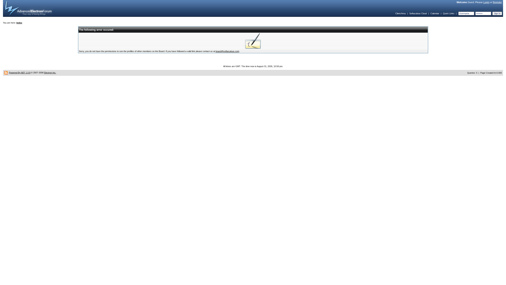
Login (486, 2)
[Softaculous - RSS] (6, 72)
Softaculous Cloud (418, 13)
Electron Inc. (50, 72)
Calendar (434, 13)
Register (497, 2)
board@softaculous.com (227, 51)
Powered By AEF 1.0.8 (19, 72)
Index (19, 23)
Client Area (400, 13)
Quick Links (448, 13)
